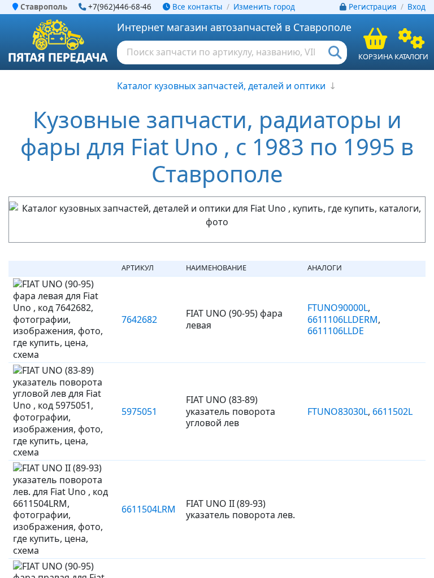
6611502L (392, 411)
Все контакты (196, 7)
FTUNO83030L (337, 411)
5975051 (139, 411)
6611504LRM (148, 509)
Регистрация (373, 7)
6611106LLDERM (342, 319)
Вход (416, 7)
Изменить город (264, 7)
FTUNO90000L (337, 307)
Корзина (375, 56)
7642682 (139, 319)
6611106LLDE (335, 331)
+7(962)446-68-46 (119, 7)
